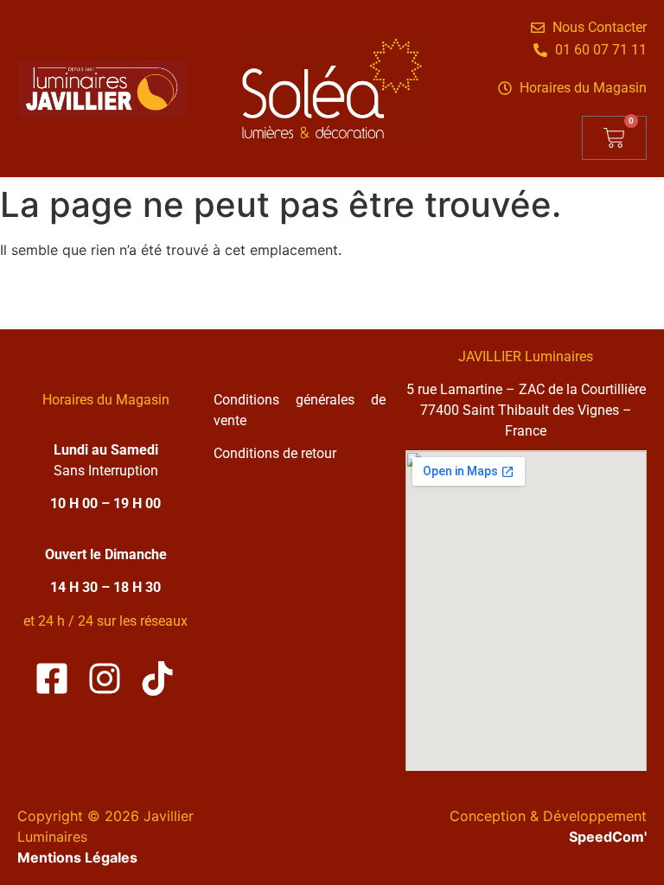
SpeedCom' (608, 836)
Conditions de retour (275, 453)
